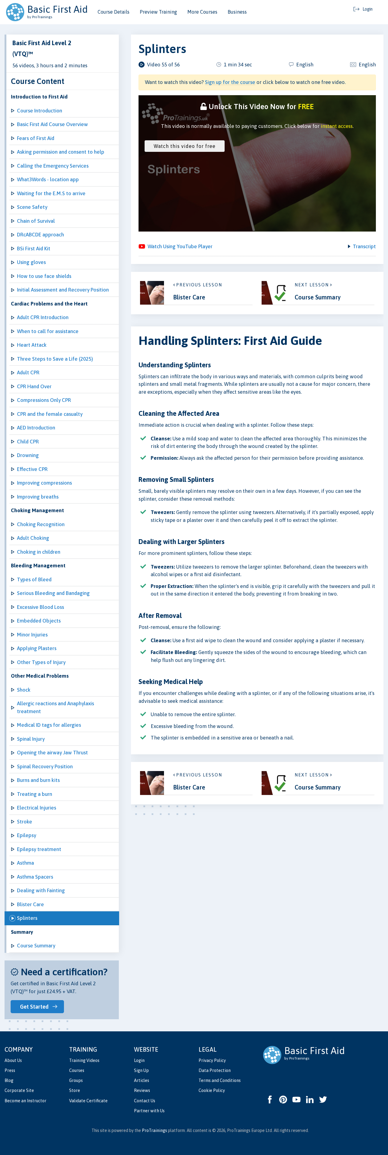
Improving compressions (44, 483)
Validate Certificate (88, 1100)
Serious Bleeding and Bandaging (53, 593)
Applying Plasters (36, 648)
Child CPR (28, 442)
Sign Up (141, 1070)
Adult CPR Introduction (43, 317)
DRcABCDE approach (40, 235)
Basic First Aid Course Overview (52, 124)
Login (139, 1060)
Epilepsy (26, 835)
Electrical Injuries (36, 808)
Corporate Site (19, 1090)
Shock (24, 690)
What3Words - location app (48, 179)
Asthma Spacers (35, 877)
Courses (76, 1070)
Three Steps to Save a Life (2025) (55, 359)
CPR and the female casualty (49, 414)
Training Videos (84, 1060)
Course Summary (36, 946)
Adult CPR (28, 372)
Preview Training (158, 12)
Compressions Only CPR (44, 400)
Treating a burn (34, 794)
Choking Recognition (41, 524)
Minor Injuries (32, 635)
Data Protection (215, 1070)
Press (10, 1070)
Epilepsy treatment (39, 849)
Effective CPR (32, 469)
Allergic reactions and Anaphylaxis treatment (55, 707)
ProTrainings (154, 1130)
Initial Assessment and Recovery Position (63, 290)
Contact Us (144, 1100)
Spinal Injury (31, 739)
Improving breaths (38, 497)
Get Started (34, 1006)
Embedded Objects (39, 621)
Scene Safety (32, 207)
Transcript (364, 246)
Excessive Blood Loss (40, 607)
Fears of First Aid (35, 138)
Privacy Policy (212, 1060)
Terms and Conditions (220, 1080)
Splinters (27, 918)
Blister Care (30, 904)
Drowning (28, 455)
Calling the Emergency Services (53, 166)
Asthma (25, 863)
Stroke (24, 822)
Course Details (113, 12)
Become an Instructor (25, 1100)
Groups (76, 1080)
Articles (141, 1080)
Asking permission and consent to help (60, 152)
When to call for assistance (48, 331)
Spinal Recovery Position (45, 766)
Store (74, 1090)
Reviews (142, 1090)
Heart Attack (32, 345)
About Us (13, 1060)
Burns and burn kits (38, 780)
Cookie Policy (212, 1090)
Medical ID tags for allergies (49, 725)
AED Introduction (36, 428)
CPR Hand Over (34, 386)
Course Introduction (39, 111)
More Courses (202, 12)
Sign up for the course (230, 82)
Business (237, 12)
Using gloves (31, 262)
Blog (9, 1080)
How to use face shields (44, 276)
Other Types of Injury (41, 662)
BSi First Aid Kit (33, 248)
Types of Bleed (34, 579)
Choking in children (38, 552)
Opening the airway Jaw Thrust (52, 752)
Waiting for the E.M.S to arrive (51, 193)
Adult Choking (33, 538)
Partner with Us (149, 1110)
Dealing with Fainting (41, 890)
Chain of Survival (36, 221)
